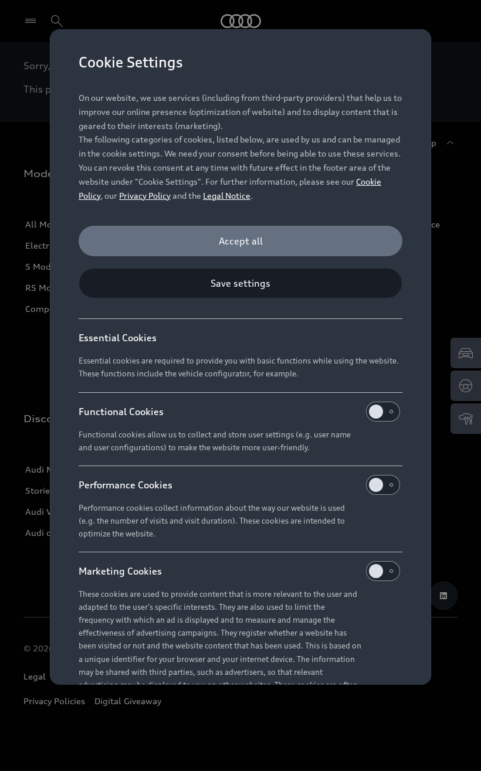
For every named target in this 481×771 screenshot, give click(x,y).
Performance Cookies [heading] (125, 485)
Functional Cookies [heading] (121, 411)
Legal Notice (226, 196)
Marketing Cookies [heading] (120, 571)
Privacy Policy (145, 196)
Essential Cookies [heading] (118, 338)
